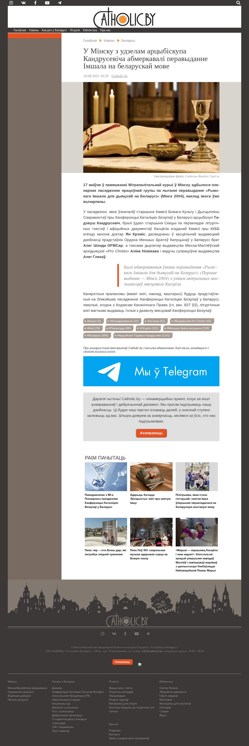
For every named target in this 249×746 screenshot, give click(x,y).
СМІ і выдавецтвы (62, 727)
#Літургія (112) (149, 328)
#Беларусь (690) (97, 335)
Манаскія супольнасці (65, 707)
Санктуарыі (58, 723)
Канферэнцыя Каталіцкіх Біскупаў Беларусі (78, 691)
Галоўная (20, 30)
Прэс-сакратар (60, 730)
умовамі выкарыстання (99, 351)
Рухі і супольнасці (63, 711)
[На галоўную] (124, 17)
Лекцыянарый (117, 695)
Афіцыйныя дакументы (173, 691)
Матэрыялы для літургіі (123, 703)
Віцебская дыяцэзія (19, 695)
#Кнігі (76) (93, 328)
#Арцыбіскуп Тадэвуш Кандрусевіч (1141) (143, 335)
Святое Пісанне (169, 688)
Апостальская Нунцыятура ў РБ (71, 695)
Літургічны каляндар (121, 691)
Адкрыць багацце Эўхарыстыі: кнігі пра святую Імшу (150, 499)
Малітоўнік (166, 699)
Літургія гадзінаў (119, 699)
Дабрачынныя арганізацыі (67, 715)
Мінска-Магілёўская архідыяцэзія (27, 688)
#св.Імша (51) (156, 321)
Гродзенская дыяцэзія (21, 691)
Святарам (165, 707)
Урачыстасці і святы (120, 688)
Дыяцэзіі (57, 688)
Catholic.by (119, 75)
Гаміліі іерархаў (169, 695)
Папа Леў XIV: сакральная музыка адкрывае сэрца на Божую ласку (148, 554)
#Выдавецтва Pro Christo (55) (192, 321)
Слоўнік (164, 711)
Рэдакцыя (115, 730)
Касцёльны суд (61, 703)
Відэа (163, 715)
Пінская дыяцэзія (18, 699)
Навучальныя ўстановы (66, 699)
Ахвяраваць (151, 433)
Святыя (113, 711)
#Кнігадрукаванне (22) (124, 321)
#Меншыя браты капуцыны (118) (188, 328)
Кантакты (114, 734)
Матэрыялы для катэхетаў (175, 703)
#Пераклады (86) (120, 328)
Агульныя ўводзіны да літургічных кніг (131, 707)
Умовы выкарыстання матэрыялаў (129, 738)
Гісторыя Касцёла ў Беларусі (69, 719)
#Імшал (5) (94, 321)
